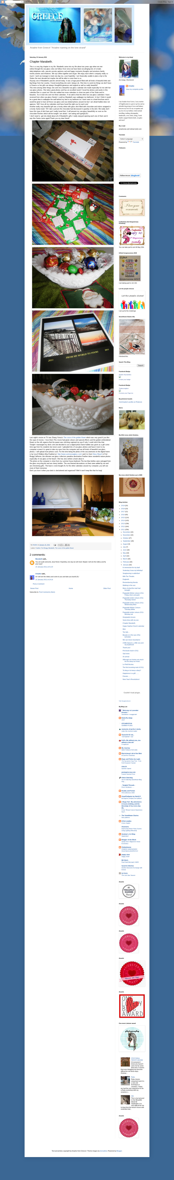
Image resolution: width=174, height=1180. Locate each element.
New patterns (126, 817)
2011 (123, 529)
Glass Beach (97, 454)
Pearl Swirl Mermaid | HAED (130, 862)
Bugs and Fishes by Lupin (131, 759)
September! (125, 836)
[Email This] (59, 545)
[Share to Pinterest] (68, 545)
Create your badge (124, 379)
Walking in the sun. (129, 585)
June (125, 550)
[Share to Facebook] (66, 545)
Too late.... (126, 632)
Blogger (119, 1151)
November (127, 535)
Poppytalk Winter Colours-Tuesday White (132, 608)
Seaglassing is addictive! (131, 573)
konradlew (103, 1151)
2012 (123, 526)
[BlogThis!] (61, 545)
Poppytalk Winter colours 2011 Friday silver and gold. (133, 594)
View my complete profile (134, 89)
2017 (123, 511)
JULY (123, 720)
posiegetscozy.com (129, 772)
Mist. (124, 629)
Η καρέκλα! (125, 744)
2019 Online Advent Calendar (137, 1059)
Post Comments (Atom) (47, 592)
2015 (123, 517)
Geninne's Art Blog (128, 834)
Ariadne (35, 545)
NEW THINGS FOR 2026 (129, 750)
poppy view (126, 855)
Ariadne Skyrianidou (125, 374)
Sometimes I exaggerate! (129, 714)
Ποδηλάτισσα (126, 847)
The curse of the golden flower (74, 437)
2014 (123, 520)
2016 (123, 515)
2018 (123, 509)
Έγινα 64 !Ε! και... (128, 735)
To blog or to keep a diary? (132, 670)
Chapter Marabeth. (129, 623)
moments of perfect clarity (131, 729)
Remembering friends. (130, 582)
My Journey (126, 748)
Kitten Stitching (127, 778)
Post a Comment (38, 584)
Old (132, 1096)
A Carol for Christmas (128, 755)
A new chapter (126, 823)
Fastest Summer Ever (128, 774)
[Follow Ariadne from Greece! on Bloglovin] (130, 177)
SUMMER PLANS (127, 725)
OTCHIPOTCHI (127, 723)
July (124, 547)
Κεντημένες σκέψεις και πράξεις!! (132, 798)
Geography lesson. (129, 617)
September (127, 541)
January (126, 565)
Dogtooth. (126, 579)
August (125, 544)
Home (71, 588)
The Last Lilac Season (128, 875)
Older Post (107, 588)
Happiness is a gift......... (131, 673)
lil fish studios (126, 821)
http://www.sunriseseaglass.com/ (70, 454)
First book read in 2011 (130, 651)
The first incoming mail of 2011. (133, 667)
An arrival (126, 657)
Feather (38, 548)
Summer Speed (126, 768)
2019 (123, 505)
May (124, 553)
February (126, 562)
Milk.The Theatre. (129, 576)
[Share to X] (64, 545)
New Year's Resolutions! (131, 679)
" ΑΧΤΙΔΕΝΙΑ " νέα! (127, 736)
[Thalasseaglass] (120, 391)
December (127, 532)
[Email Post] (54, 545)
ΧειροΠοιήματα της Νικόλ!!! (131, 796)
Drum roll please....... (128, 787)
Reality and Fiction (128, 791)
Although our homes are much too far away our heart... (133, 660)
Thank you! (126, 648)
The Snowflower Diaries (130, 815)
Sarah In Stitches (128, 866)
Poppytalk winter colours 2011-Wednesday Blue (133, 603)
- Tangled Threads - (128, 785)
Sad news (126, 654)
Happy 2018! (125, 856)
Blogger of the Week (129, 840)
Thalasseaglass (124, 388)
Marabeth (51, 548)
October (126, 538)
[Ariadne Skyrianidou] (120, 377)
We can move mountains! (131, 640)
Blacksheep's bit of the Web (132, 753)
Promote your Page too (126, 393)
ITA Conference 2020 (128, 793)
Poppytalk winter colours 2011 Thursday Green (133, 599)
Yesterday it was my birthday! (133, 570)
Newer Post (34, 588)
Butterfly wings (127, 718)
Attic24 (124, 767)
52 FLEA (125, 873)
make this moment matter (129, 731)
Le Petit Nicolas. (128, 664)
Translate (136, 142)
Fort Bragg (44, 548)
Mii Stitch (125, 860)
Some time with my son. (131, 620)
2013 (123, 523)
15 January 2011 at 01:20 (44, 567)
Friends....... (127, 676)
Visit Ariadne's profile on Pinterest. (130, 402)
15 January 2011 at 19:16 (44, 580)
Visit (125, 701)
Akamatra (125, 827)
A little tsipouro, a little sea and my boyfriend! (133, 644)
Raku (133, 1077)
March (125, 559)
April (124, 556)
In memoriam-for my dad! (131, 567)
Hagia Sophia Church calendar (133, 626)
